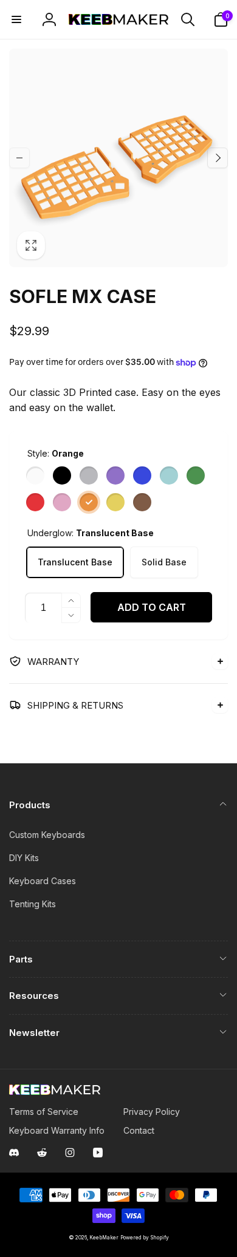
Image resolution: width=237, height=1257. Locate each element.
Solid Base (164, 562)
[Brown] (142, 502)
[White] (35, 475)
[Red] (35, 502)
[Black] (62, 475)
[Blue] (142, 475)
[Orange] (89, 502)
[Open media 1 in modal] (118, 158)
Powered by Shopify (144, 1238)
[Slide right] (217, 158)
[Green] (196, 475)
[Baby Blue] (169, 475)
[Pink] (62, 502)
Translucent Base (75, 562)
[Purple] (115, 475)
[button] (16, 19)
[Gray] (89, 475)
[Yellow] (115, 502)
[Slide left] (19, 158)
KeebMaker (103, 1238)
